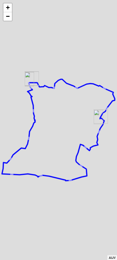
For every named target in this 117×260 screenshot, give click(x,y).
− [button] (8, 16)
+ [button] (8, 7)
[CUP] (98, 117)
